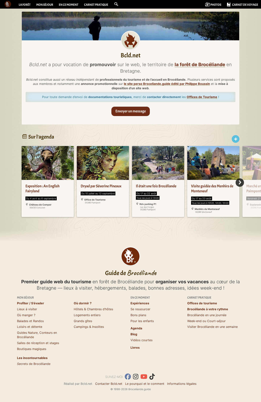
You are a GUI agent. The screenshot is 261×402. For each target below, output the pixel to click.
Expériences (139, 303)
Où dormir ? (83, 303)
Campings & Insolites (89, 327)
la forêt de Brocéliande (200, 64)
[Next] (240, 182)
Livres (135, 347)
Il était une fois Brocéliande (156, 186)
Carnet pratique (96, 5)
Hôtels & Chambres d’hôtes (93, 309)
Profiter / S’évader (30, 303)
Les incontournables (32, 358)
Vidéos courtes (141, 340)
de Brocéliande (33, 364)
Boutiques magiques (31, 349)
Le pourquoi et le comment (144, 384)
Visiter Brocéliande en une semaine (212, 327)
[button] (116, 4)
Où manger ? (26, 315)
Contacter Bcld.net (108, 384)
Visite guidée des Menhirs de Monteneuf (212, 188)
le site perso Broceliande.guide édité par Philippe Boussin (167, 84)
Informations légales (181, 384)
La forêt (25, 5)
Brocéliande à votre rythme (207, 309)
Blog (133, 334)
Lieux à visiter (27, 309)
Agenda (136, 328)
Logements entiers (87, 315)
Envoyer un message (130, 111)
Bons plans (138, 315)
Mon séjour (44, 5)
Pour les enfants (142, 321)
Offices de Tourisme (202, 97)
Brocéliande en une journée (206, 315)
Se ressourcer (140, 309)
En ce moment (68, 5)
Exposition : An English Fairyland (42, 188)
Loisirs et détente (29, 327)
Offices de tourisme (202, 303)
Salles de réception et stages (38, 343)
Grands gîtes (83, 321)
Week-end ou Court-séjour (206, 321)
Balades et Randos (30, 321)
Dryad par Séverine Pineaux (101, 186)
